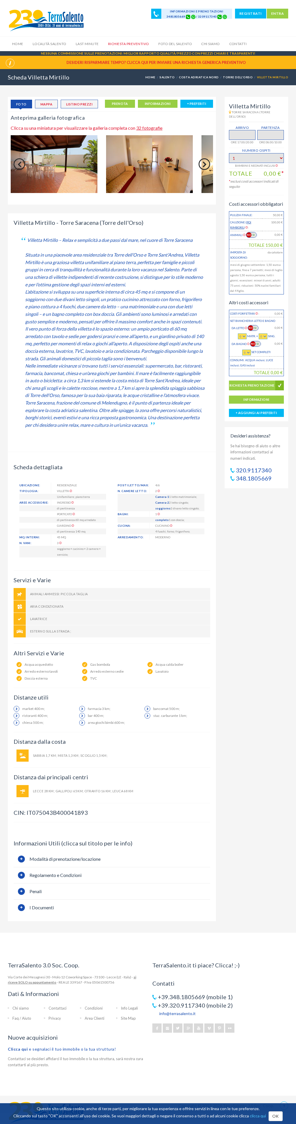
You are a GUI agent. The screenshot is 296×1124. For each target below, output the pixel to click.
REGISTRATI (250, 13)
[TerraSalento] (46, 20)
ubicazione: (29, 485)
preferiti (197, 103)
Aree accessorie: (34, 502)
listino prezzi (79, 104)
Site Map (128, 1018)
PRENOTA (120, 103)
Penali (35, 891)
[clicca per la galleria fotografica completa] (54, 164)
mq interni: (29, 537)
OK (275, 1116)
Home (17, 44)
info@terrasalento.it (177, 1013)
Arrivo (242, 127)
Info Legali (129, 1008)
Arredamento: (131, 537)
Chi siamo (210, 44)
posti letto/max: (133, 485)
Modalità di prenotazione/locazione (65, 859)
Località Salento (49, 44)
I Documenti (41, 907)
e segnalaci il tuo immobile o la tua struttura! (62, 1049)
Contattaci (57, 1008)
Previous (19, 164)
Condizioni (94, 1008)
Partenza (270, 127)
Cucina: (124, 525)
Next (204, 164)
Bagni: (123, 514)
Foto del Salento (175, 44)
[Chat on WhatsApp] (193, 16)
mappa (46, 104)
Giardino (64, 525)
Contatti (238, 44)
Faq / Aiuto (21, 1018)
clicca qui (258, 1115)
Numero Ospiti (256, 150)
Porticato (65, 514)
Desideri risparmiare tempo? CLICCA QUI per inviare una (156, 62)
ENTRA (277, 13)
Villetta (63, 491)
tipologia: (28, 491)
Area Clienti (94, 1018)
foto (21, 104)
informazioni (158, 103)
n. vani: (25, 543)
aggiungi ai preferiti (257, 413)
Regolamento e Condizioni (55, 875)
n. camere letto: (132, 491)
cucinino (162, 525)
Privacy (55, 1018)
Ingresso (64, 502)
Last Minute (87, 44)
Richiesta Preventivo (128, 44)
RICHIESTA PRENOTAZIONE (252, 385)
